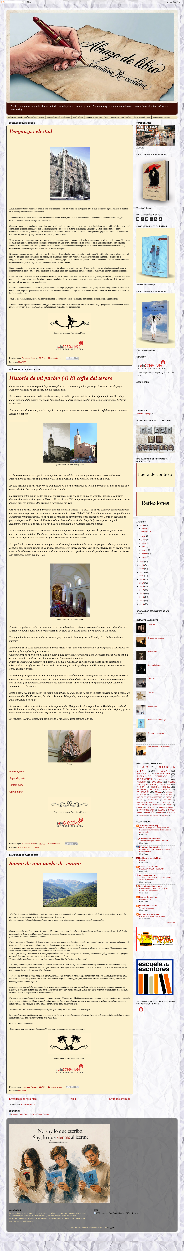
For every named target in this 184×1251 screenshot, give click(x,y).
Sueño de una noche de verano (45, 863)
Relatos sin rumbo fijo (156, 720)
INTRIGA (140, 787)
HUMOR (166, 790)
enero (144, 557)
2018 (141, 586)
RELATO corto (162, 773)
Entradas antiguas (119, 1098)
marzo (144, 550)
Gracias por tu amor (156, 638)
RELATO (22, 362)
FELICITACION (142, 792)
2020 (141, 579)
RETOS (139, 800)
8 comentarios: (54, 844)
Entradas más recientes (23, 1098)
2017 (141, 590)
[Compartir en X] (72, 358)
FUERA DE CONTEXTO (28, 847)
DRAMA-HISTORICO (154, 797)
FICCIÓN (167, 800)
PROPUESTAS (141, 805)
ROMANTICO (157, 805)
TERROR (160, 812)
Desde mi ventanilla (148, 906)
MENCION (165, 784)
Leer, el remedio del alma (150, 886)
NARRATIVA (167, 795)
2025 (141, 562)
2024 (141, 565)
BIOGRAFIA (171, 812)
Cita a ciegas (153, 679)
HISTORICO (142, 773)
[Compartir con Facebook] (74, 358)
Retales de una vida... (149, 897)
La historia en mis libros (150, 858)
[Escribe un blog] (69, 358)
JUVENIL (161, 810)
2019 (141, 583)
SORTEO (165, 815)
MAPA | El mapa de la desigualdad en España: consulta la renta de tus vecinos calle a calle (155, 830)
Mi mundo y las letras (149, 914)
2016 (141, 594)
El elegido (143, 860)
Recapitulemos (145, 899)
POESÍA (163, 771)
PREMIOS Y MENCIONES (121, 117)
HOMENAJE (143, 815)
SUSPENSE (157, 782)
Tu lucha (151, 624)
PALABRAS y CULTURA (147, 790)
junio (144, 540)
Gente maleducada (146, 908)
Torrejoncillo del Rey (148, 826)
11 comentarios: (55, 358)
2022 (141, 572)
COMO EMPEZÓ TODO (141, 117)
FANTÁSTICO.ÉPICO (147, 810)
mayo (144, 543)
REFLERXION (154, 815)
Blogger (110, 1227)
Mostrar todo (171, 922)
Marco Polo (152, 652)
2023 (141, 569)
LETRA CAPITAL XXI (148, 867)
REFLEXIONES (144, 779)
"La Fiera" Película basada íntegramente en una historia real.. (155, 878)
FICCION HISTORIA (160, 787)
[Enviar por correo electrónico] (67, 358)
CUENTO (139, 797)
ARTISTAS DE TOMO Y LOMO (97, 117)
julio (143, 536)
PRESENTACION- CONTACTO (58, 117)
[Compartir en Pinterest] (77, 358)
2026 (141, 525)
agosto (145, 528)
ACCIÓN (169, 792)
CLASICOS (154, 795)
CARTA (139, 807)
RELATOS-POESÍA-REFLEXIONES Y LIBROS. (26, 117)
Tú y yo (150, 692)
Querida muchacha (155, 733)
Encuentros (152, 706)
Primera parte (16, 771)
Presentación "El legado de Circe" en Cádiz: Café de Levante (153, 889)
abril (144, 547)
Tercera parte (16, 785)
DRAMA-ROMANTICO (167, 807)
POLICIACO (164, 779)
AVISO (169, 805)
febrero (145, 554)
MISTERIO (141, 782)
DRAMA (158, 792)
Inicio (73, 1098)
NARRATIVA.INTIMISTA (145, 802)
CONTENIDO (78, 117)
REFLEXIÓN (149, 812)
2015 (141, 597)
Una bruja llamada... (156, 665)
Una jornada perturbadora (158, 747)
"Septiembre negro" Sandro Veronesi (153, 841)
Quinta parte (16, 791)
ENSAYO (169, 797)
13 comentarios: (55, 1087)
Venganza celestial (30, 131)
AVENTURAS (141, 795)
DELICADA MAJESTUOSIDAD (151, 869)
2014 (141, 601)
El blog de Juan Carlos (149, 847)
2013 (141, 604)
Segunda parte (17, 778)
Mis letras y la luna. (148, 875)
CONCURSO (150, 807)
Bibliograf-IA (146, 532)
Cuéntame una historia (149, 839)
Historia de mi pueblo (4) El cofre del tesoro (61, 378)
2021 (141, 576)
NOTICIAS (166, 802)
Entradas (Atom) (28, 1104)
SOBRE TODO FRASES (161, 117)
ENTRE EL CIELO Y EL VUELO (152, 917)
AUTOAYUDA (153, 800)
